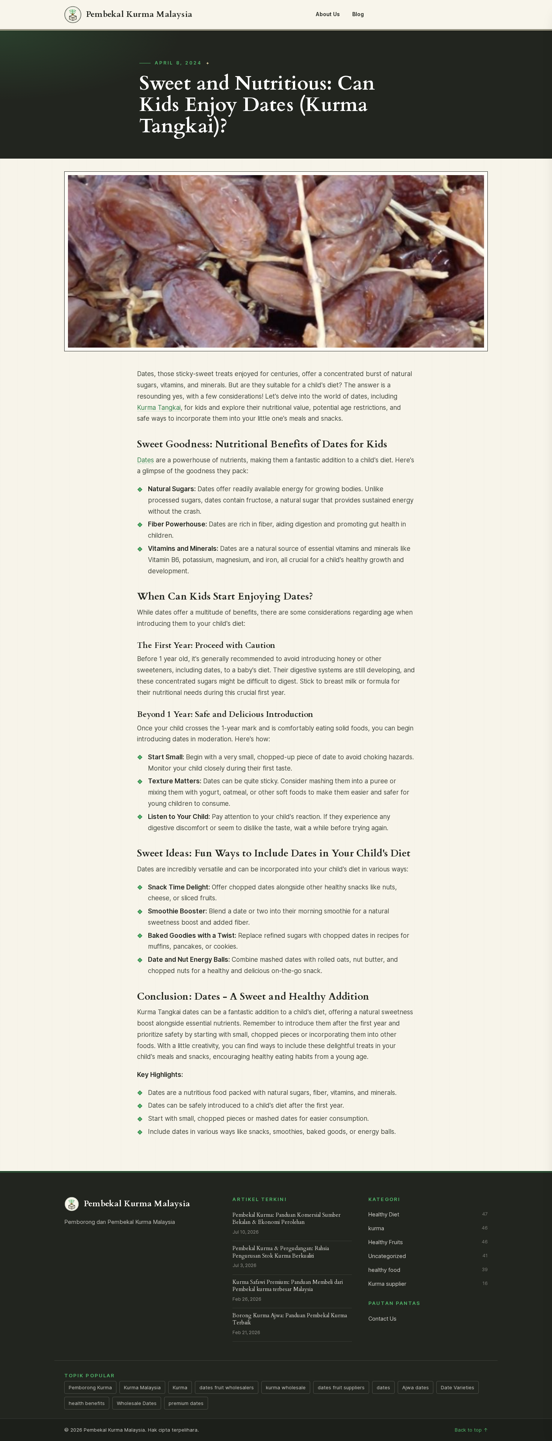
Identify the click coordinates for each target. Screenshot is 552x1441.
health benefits (87, 1403)
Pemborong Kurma (90, 1387)
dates (383, 1387)
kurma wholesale (286, 1387)
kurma (428, 1228)
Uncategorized (428, 1256)
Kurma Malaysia (142, 1387)
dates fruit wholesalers (226, 1387)
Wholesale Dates (137, 1403)
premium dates (186, 1403)
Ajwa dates (415, 1387)
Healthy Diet (428, 1214)
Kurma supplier (428, 1284)
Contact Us (382, 1318)
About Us (328, 14)
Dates (145, 460)
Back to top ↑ (471, 1430)
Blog (358, 14)
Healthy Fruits (428, 1242)
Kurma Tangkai (159, 407)
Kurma (180, 1387)
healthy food (428, 1270)
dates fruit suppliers (341, 1387)
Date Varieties (457, 1387)
